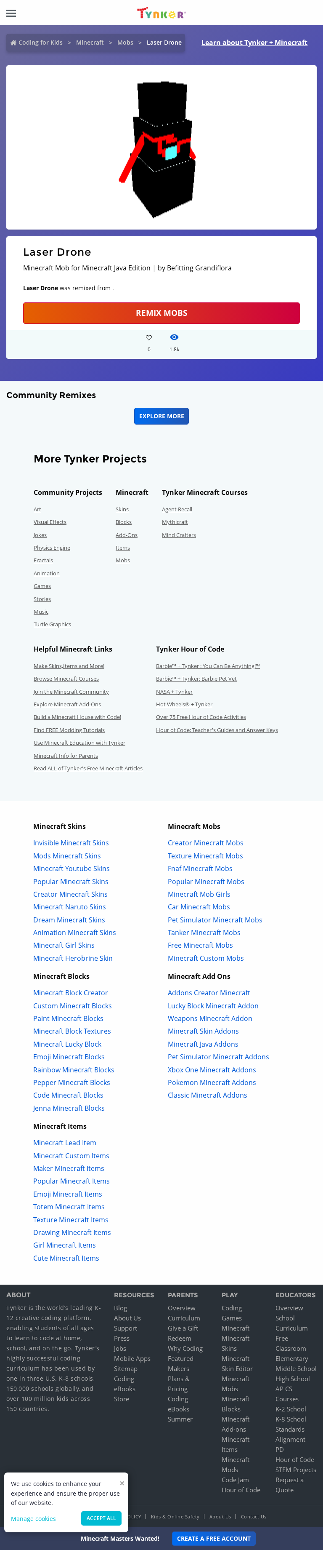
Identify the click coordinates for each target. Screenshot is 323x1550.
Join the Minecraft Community (71, 691)
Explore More (161, 416)
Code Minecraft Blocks (68, 1095)
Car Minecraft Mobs (199, 906)
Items (123, 547)
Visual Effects (50, 522)
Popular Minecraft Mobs (206, 881)
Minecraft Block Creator (70, 992)
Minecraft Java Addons (203, 1044)
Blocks (124, 522)
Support (125, 1328)
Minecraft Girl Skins (64, 945)
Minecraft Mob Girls (199, 894)
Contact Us (254, 1516)
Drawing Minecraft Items (72, 1232)
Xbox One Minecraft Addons (212, 1069)
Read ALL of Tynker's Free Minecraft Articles (88, 768)
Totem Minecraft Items (69, 1206)
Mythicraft (175, 522)
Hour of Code (241, 1490)
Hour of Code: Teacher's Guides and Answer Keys (217, 730)
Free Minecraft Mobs (200, 945)
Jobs (120, 1348)
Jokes (40, 535)
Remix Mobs (161, 312)
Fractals (43, 560)
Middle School (296, 1368)
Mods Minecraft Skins (67, 856)
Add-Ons (127, 535)
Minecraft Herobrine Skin (73, 958)
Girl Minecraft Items (64, 1245)
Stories (42, 599)
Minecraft (90, 42)
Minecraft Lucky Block (67, 1044)
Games (42, 586)
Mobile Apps (132, 1358)
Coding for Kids (41, 42)
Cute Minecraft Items (66, 1258)
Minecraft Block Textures (72, 1031)
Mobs (125, 42)
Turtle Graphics (52, 624)
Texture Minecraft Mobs (205, 856)
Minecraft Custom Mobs (206, 958)
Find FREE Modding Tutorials (69, 730)
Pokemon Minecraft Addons (212, 1082)
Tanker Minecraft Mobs (204, 932)
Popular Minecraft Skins (71, 881)
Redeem (179, 1338)
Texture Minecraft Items (71, 1219)
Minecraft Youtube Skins (71, 868)
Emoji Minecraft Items (67, 1194)
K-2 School (290, 1409)
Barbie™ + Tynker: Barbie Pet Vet (196, 678)
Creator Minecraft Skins (70, 894)
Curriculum (184, 1318)
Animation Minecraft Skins (74, 932)
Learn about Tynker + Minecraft (254, 42)
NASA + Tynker (174, 691)
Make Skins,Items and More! (69, 666)
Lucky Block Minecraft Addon (213, 1005)
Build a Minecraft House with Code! (77, 717)
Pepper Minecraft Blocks (71, 1082)
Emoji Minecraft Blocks (69, 1056)
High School (292, 1378)
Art (37, 509)
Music (41, 611)
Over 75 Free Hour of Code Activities (201, 717)
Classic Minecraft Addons (207, 1095)
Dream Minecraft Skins (69, 920)
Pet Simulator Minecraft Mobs (215, 920)
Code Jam (235, 1479)
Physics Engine (52, 547)
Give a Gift (183, 1328)
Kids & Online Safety (175, 1516)
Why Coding (185, 1348)
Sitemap (126, 1368)
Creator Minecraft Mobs (206, 842)
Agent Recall (177, 509)
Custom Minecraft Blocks (72, 1005)
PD (279, 1449)
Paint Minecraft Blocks (68, 1018)
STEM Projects (295, 1469)
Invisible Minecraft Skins (71, 842)
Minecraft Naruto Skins (69, 906)
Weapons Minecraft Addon (210, 1018)
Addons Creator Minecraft (209, 992)
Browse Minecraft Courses (66, 678)
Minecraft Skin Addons (203, 1031)
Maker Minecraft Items (68, 1168)
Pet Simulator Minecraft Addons (218, 1056)
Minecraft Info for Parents (66, 755)
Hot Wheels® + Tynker (184, 704)
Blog (120, 1308)
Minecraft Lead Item (64, 1142)
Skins (122, 509)
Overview (182, 1308)
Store (121, 1399)
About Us (127, 1318)
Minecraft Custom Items (71, 1155)
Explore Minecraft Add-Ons (67, 704)
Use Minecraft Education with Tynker (79, 742)
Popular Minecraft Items (71, 1181)
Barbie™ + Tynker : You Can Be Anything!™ (208, 666)
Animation (47, 573)
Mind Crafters (179, 535)
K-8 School (290, 1419)
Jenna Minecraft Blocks (69, 1108)
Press (122, 1338)
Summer (180, 1419)
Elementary (291, 1358)
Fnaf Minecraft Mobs (200, 868)
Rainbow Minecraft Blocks (73, 1069)
